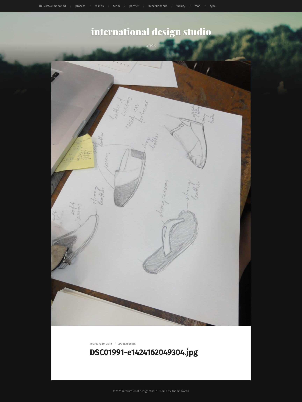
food (197, 6)
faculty (181, 6)
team (116, 6)
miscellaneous (157, 6)
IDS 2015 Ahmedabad (52, 6)
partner (134, 6)
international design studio (151, 31)
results (99, 6)
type (213, 6)
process (80, 6)
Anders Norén (180, 391)
